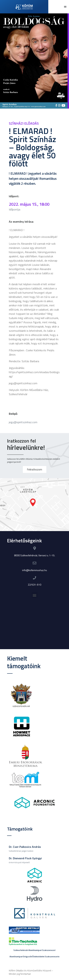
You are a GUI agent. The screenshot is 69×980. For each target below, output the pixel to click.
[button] (65, 7)
